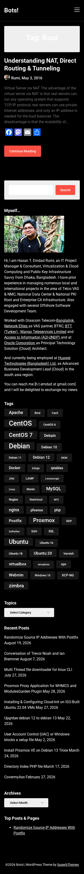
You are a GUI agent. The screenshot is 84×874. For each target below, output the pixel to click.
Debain (50, 435)
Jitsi (11, 478)
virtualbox (17, 564)
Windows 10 (42, 575)
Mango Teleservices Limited (43, 331)
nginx (14, 509)
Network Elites (16, 326)
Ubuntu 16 (46, 543)
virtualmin (43, 564)
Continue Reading (22, 151)
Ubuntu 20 (43, 553)
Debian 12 (41, 457)
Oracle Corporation (20, 343)
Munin (31, 489)
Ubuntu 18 (15, 553)
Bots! (11, 10)
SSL (51, 531)
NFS (56, 499)
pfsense (37, 510)
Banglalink (65, 320)
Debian (19, 446)
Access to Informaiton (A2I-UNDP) (32, 337)
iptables (57, 468)
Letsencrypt (52, 478)
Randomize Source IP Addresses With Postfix (41, 637)
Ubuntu (18, 541)
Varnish (68, 553)
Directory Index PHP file (23, 766)
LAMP (30, 478)
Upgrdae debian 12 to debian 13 (30, 718)
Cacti (55, 413)
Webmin (16, 575)
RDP (69, 521)
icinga (35, 468)
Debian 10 (49, 447)
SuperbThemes (68, 865)
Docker (15, 468)
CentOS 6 (49, 424)
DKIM (64, 457)
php (57, 510)
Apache (16, 412)
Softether (14, 531)
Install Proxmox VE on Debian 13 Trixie (36, 750)
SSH (34, 531)
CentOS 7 (21, 435)
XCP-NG (68, 575)
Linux (12, 489)
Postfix (15, 520)
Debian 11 (15, 457)
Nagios (13, 499)
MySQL (53, 488)
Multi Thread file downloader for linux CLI (38, 669)
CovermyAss (14, 777)
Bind (37, 413)
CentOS (20, 423)
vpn (63, 564)
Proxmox (44, 520)
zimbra (16, 586)
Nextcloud (36, 499)
